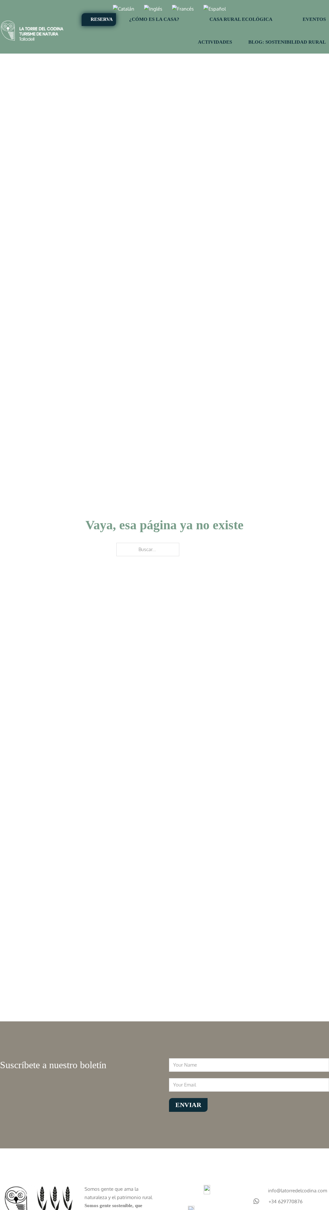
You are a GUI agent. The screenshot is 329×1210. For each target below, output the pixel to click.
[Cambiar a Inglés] (153, 9)
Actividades (215, 42)
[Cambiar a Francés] (183, 9)
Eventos (314, 19)
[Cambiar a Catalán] (123, 9)
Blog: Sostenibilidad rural (287, 42)
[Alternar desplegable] (191, 19)
